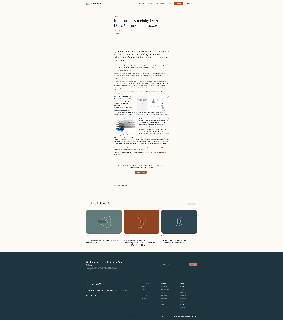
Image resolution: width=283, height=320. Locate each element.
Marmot (143, 286)
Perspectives (117, 16)
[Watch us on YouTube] (92, 295)
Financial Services (165, 289)
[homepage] (93, 3)
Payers (162, 301)
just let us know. (138, 149)
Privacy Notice (92, 269)
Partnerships (164, 298)
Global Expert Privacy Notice (102, 316)
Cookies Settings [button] (159, 316)
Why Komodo (142, 3)
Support (169, 3)
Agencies (163, 292)
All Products (144, 298)
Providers (163, 304)
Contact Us (190, 3)
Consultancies (164, 295)
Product (150, 3)
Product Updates (146, 292)
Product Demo (145, 295)
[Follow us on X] (97, 295)
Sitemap (143, 316)
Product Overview (146, 283)
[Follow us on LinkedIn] (88, 295)
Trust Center (183, 298)
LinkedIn (146, 152)
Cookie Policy (150, 316)
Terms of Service (115, 316)
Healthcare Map (145, 289)
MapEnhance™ (143, 148)
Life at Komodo (183, 292)
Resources (162, 3)
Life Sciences (164, 286)
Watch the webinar (140, 172)
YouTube (153, 152)
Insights (163, 152)
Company (182, 286)
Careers (182, 289)
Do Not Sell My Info (125, 316)
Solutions (156, 3)
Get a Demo (182, 304)
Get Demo (178, 3)
